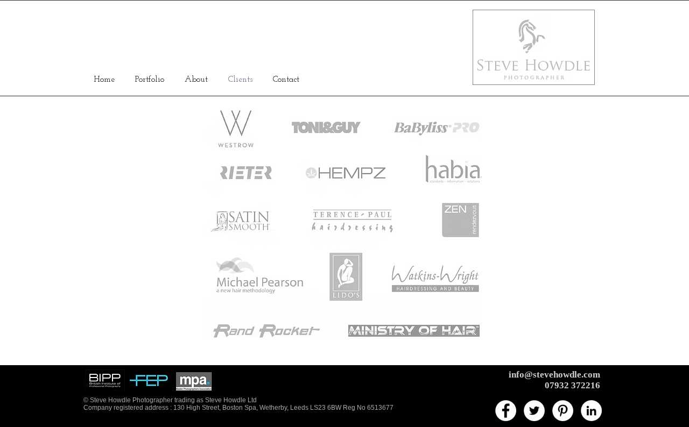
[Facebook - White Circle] (505, 410)
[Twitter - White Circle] (534, 410)
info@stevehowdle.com (554, 374)
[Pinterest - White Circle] (562, 410)
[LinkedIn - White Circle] (591, 410)
